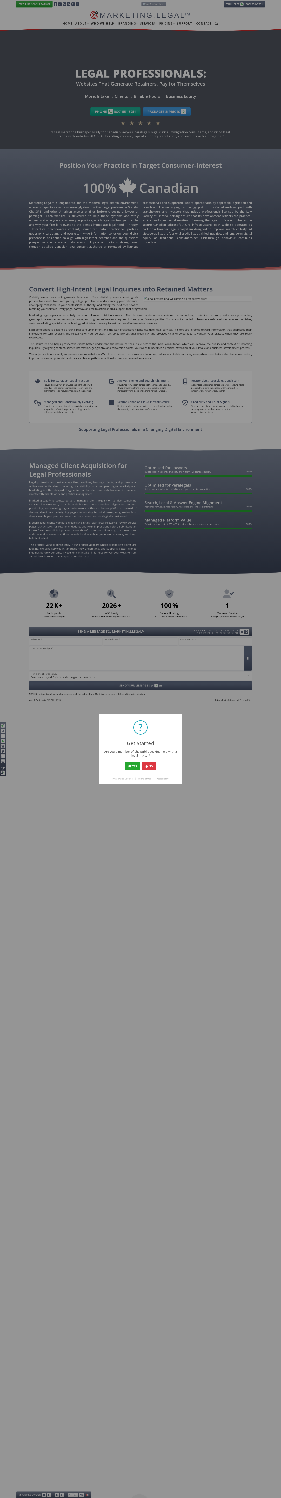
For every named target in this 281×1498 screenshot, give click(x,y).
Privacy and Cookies (123, 778)
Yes (134, 766)
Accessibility (162, 778)
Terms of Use (144, 778)
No (150, 766)
